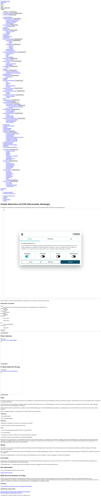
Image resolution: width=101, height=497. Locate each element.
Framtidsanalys (6, 124)
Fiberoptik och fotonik (11, 22)
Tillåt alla (70, 262)
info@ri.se (20, 492)
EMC (7, 55)
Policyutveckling (7, 129)
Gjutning (8, 97)
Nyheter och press (7, 169)
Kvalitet (7, 152)
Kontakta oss (6, 161)
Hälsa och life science (8, 61)
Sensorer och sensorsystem (12, 21)
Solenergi (11, 47)
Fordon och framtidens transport (10, 52)
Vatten (7, 67)
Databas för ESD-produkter (7, 472)
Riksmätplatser (9, 89)
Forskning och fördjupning (9, 130)
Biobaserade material (10, 85)
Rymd (4, 98)
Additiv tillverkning (10, 96)
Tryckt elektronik (9, 23)
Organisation (9, 157)
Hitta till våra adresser (14, 486)
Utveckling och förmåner (11, 185)
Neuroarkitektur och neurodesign (16, 106)
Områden (5, 11)
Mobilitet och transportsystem (9, 90)
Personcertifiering (10, 136)
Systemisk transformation (8, 113)
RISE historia (9, 159)
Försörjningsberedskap (11, 121)
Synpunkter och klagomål (11, 141)
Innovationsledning (10, 111)
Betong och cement (10, 31)
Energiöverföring (9, 49)
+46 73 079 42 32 (4, 340)
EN (3, 3)
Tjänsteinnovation (10, 117)
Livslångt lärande (10, 115)
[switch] (43, 256)
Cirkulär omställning (10, 110)
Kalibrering (5, 145)
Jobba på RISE (28, 486)
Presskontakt (9, 172)
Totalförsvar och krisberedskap (10, 118)
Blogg (7, 178)
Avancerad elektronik (8, 18)
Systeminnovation (7, 109)
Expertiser (5, 197)
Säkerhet (8, 154)
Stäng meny (7, 7)
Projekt (4, 198)
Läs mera (3, 330)
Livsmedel (5, 78)
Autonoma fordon (10, 53)
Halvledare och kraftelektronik (12, 19)
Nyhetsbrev (8, 177)
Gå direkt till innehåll (5, 1)
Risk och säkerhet (10, 122)
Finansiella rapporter (10, 158)
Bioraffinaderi (6, 25)
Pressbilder (8, 171)
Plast (7, 82)
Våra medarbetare (10, 163)
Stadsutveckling (6, 102)
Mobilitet (8, 93)
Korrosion (8, 86)
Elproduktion (9, 44)
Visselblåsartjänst (9, 166)
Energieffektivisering (10, 50)
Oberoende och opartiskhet (12, 155)
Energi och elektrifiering (8, 39)
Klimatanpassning (7, 74)
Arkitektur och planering (11, 105)
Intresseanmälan (4, 332)
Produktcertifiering (10, 134)
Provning (5, 127)
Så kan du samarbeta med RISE (10, 147)
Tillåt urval (50, 262)
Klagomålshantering (10, 164)
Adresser (8, 162)
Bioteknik (5, 27)
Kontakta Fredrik (4, 394)
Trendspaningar (9, 176)
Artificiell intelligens (7, 17)
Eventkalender (27, 491)
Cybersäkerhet (6, 34)
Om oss (2, 486)
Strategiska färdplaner (8, 143)
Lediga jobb (8, 182)
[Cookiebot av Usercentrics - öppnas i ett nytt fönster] (74, 234)
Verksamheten (6, 149)
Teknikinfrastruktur (7, 128)
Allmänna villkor (13, 492)
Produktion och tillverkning (9, 94)
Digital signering (9, 167)
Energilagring (9, 40)
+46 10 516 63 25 (4, 371)
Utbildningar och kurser (8, 142)
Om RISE (5, 14)
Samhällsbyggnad (7, 100)
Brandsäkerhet (6, 28)
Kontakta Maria (4, 363)
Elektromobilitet (9, 57)
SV (1, 3)
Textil (7, 84)
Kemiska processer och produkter (13, 72)
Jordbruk (5, 68)
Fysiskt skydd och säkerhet (12, 119)
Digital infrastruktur (7, 36)
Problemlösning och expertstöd (10, 144)
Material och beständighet (8, 80)
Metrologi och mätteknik (8, 88)
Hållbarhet (8, 153)
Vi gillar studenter (10, 186)
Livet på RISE (9, 183)
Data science (6, 35)
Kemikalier (5, 70)
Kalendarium (9, 175)
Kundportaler (3, 2)
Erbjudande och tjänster (8, 13)
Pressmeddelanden (5, 491)
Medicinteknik (9, 65)
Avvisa (30, 262)
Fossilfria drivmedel (10, 26)
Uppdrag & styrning (10, 151)
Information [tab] (50, 238)
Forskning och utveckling (8, 125)
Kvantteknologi (6, 75)
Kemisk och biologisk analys (12, 71)
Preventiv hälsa (9, 108)
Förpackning (6, 58)
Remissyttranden (9, 173)
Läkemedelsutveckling (11, 63)
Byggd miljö (6, 30)
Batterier (11, 41)
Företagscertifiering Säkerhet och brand (14, 137)
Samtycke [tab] (30, 238)
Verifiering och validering (11, 138)
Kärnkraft (11, 45)
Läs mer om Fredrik (13, 371)
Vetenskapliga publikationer (12, 179)
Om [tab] (71, 238)
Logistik (8, 92)
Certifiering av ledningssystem (12, 133)
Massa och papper (10, 59)
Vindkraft (11, 48)
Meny (2, 7)
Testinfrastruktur (6, 199)
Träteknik (8, 32)
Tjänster (5, 200)
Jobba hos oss (6, 181)
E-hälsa (7, 62)
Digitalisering (6, 37)
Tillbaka (2, 9)
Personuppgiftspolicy (5, 492)
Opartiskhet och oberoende (12, 139)
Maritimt (5, 79)
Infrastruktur (6, 66)
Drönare (8, 54)
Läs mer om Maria (13, 340)
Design (7, 114)
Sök (1, 5)
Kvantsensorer (9, 76)
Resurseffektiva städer (11, 101)
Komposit (8, 83)
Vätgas (10, 43)
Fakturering (8, 168)
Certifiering (5, 132)
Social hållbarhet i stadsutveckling (13, 104)
